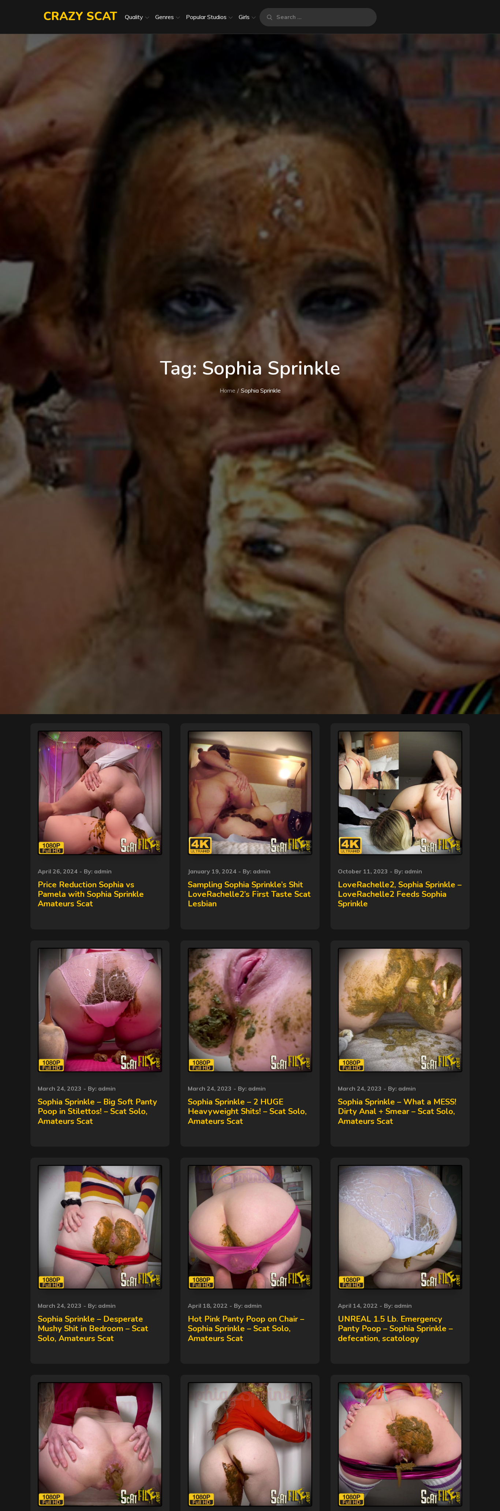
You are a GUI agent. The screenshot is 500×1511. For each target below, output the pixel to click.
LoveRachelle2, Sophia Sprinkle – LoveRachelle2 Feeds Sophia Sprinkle (400, 894)
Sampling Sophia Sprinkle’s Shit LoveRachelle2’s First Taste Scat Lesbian (249, 894)
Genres (164, 17)
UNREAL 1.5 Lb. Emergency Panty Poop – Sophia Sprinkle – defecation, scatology (395, 1329)
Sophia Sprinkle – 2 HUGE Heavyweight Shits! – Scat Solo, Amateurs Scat (247, 1111)
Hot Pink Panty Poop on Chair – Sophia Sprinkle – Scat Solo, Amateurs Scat (246, 1329)
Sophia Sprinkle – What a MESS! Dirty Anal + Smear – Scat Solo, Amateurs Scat (397, 1111)
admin (103, 871)
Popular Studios (206, 17)
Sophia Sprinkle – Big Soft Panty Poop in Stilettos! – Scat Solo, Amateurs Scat (97, 1111)
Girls (244, 17)
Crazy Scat (80, 16)
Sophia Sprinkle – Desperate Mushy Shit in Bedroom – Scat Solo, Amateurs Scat (93, 1329)
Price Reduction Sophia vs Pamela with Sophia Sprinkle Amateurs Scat (91, 894)
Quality (134, 17)
